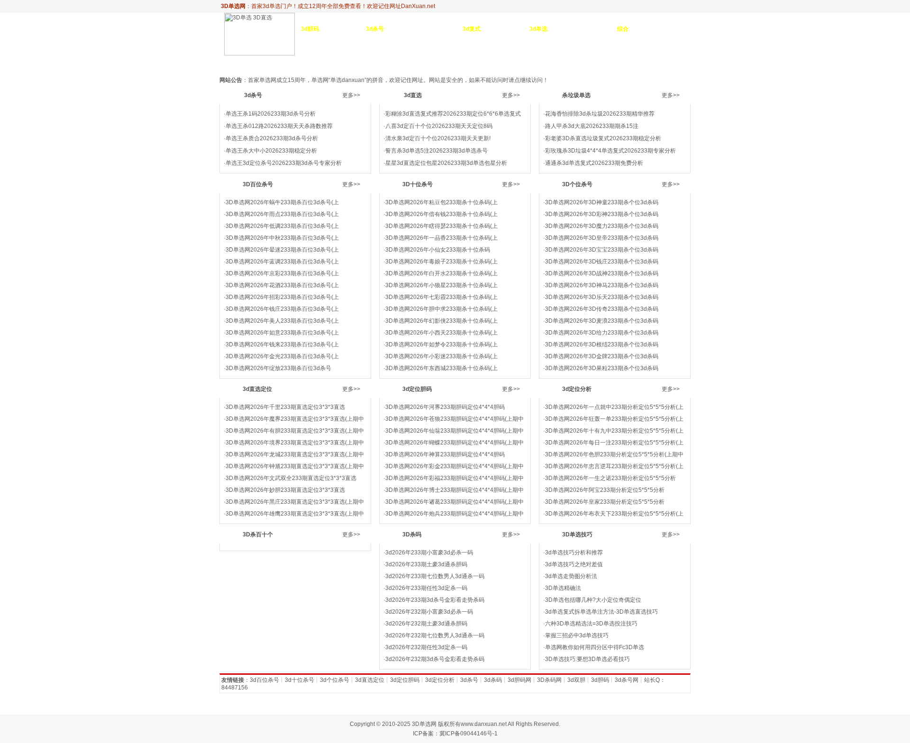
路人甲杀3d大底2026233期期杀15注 (591, 126)
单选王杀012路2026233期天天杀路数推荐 (279, 126)
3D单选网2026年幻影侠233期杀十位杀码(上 (441, 320)
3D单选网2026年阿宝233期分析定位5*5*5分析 (604, 490)
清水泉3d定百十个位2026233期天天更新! (438, 138)
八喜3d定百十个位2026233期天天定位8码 (438, 126)
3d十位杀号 (299, 680)
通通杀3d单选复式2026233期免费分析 (594, 163)
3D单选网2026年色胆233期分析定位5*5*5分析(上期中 (614, 454)
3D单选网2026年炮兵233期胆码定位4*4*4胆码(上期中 (454, 513)
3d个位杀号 (334, 680)
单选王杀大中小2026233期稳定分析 (271, 150)
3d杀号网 (626, 680)
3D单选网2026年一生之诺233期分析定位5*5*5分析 (610, 478)
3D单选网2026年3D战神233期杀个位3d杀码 (601, 273)
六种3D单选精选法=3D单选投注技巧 (591, 623)
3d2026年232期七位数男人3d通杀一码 (434, 635)
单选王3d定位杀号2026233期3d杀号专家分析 (284, 163)
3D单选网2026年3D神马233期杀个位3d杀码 (601, 285)
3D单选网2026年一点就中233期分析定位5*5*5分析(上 (614, 407)
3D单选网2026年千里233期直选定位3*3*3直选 (285, 407)
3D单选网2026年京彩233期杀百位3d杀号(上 (282, 273)
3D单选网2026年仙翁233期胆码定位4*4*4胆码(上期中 (454, 430)
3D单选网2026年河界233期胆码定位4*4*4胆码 (445, 407)
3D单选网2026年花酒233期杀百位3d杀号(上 (282, 285)
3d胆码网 (519, 680)
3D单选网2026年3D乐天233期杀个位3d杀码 (601, 297)
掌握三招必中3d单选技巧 (577, 635)
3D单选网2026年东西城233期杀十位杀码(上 (441, 368)
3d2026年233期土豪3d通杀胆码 (426, 564)
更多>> (351, 95)
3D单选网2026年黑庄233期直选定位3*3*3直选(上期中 (295, 501)
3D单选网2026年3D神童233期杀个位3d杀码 (601, 202)
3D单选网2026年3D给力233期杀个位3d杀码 (601, 332)
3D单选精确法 (563, 588)
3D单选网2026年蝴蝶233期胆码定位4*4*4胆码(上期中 (454, 442)
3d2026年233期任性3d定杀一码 (426, 588)
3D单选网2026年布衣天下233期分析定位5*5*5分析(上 (614, 513)
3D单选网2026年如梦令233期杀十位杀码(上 (441, 344)
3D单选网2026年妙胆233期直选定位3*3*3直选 (285, 490)
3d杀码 (493, 680)
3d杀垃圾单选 (344, 63)
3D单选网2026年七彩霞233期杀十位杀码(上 (441, 297)
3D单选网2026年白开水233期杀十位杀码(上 (441, 273)
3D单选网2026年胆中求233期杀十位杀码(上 (441, 309)
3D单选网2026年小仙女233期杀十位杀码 (437, 249)
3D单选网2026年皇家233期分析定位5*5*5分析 (604, 501)
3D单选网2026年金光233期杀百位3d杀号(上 (282, 356)
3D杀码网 (549, 680)
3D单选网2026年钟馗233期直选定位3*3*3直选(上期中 (295, 466)
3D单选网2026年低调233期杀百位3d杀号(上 (282, 226)
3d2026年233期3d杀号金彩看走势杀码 (434, 600)
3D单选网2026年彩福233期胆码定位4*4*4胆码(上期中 (454, 478)
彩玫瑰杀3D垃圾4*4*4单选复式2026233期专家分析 (610, 150)
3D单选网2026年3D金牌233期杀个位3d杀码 (601, 356)
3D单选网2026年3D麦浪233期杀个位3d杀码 (601, 320)
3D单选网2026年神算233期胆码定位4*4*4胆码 (445, 454)
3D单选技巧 (643, 63)
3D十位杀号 (433, 63)
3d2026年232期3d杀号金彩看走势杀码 (434, 659)
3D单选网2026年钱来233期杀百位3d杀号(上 (282, 344)
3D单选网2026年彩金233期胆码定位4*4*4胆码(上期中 (454, 466)
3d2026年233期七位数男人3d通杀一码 (434, 576)
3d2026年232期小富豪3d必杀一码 (429, 611)
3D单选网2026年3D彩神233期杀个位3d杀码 (601, 214)
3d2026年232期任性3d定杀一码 (426, 647)
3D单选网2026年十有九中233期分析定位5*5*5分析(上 (614, 430)
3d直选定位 (517, 63)
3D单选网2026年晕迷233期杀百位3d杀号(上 (282, 249)
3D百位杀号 (390, 63)
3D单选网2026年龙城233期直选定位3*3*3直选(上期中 (295, 454)
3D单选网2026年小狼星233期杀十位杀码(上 (441, 285)
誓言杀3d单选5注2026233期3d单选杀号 (436, 150)
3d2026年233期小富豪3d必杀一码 (429, 552)
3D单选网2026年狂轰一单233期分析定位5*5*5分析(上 (614, 419)
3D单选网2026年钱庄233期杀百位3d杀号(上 (282, 309)
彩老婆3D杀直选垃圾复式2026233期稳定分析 (603, 138)
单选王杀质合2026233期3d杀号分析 (272, 138)
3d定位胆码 (559, 63)
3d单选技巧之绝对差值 (574, 564)
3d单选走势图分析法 (571, 576)
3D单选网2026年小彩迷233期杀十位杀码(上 (441, 356)
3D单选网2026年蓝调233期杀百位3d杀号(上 (282, 261)
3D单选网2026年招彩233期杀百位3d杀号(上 (282, 297)
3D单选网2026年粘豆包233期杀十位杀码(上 (441, 202)
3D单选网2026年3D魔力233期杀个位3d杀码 (601, 226)
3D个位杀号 (476, 63)
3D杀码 (677, 63)
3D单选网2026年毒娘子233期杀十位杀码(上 (441, 261)
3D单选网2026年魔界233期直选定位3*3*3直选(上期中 (295, 419)
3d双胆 (576, 680)
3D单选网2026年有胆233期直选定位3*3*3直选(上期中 (295, 430)
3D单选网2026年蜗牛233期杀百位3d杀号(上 (282, 202)
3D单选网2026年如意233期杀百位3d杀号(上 (282, 332)
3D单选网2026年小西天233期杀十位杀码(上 (441, 332)
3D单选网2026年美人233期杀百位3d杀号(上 (282, 320)
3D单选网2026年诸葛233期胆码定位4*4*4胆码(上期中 (454, 501)
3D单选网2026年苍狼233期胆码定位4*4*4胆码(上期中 (454, 419)
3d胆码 (600, 680)
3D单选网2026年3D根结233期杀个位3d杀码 (601, 344)
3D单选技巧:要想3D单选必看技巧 (587, 659)
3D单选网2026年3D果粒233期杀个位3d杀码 (601, 368)
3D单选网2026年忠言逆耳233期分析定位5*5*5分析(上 (614, 466)
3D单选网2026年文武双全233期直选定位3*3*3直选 (291, 478)
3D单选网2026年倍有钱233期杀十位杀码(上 (441, 214)
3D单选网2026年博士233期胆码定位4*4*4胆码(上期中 (454, 490)
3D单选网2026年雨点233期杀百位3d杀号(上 (282, 214)
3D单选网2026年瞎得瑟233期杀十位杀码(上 (441, 226)
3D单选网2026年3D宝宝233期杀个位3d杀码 (601, 249)
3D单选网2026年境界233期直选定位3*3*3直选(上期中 (295, 442)
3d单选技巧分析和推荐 (574, 552)
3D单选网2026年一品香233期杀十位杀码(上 (441, 238)
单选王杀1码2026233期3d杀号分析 (271, 113)
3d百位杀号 (264, 680)
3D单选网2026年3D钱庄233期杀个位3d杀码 (601, 261)
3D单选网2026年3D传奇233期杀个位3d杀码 (601, 309)
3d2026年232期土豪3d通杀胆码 (426, 623)
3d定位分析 (600, 63)
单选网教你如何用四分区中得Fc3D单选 (594, 647)
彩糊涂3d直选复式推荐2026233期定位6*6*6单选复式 (453, 113)
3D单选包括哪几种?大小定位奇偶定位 (593, 600)
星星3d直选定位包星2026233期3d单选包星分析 (446, 163)
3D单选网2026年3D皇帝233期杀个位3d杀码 (601, 238)
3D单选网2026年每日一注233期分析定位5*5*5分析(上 (614, 442)
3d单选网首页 (243, 63)
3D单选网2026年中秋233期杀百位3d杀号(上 (282, 238)
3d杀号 (281, 63)
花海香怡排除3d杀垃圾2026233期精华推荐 (600, 113)
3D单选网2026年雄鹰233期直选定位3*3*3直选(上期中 (295, 513)
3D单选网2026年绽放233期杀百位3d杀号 (278, 368)
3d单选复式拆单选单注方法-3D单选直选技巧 (601, 611)
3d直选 (307, 63)
